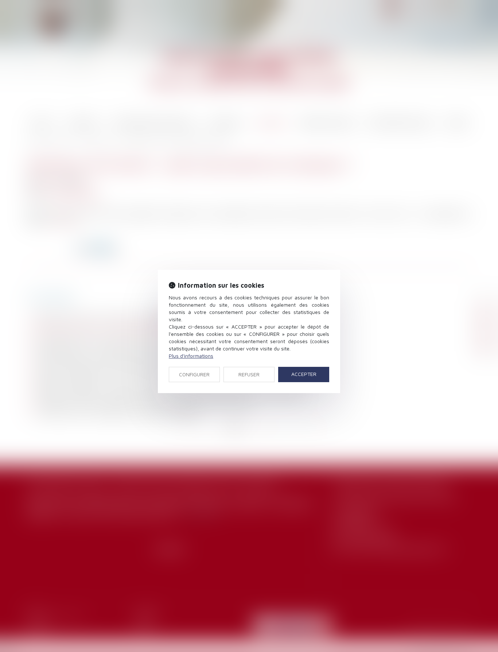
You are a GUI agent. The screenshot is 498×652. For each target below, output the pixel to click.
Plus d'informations (191, 356)
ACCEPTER (303, 374)
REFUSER (249, 374)
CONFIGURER (194, 374)
